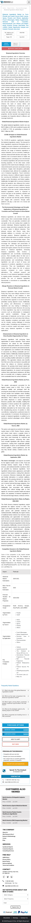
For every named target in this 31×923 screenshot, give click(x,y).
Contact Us (24, 918)
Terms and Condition (8, 865)
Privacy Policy (7, 859)
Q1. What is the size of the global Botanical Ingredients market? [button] (14, 691)
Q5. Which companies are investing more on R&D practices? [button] (14, 715)
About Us (5, 832)
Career (4, 838)
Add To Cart (15, 739)
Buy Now (15, 744)
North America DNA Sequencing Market (15, 820)
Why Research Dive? (8, 834)
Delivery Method (7, 863)
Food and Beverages (21, 8)
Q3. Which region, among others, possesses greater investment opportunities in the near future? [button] (14, 703)
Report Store (10, 8)
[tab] (15, 691)
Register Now (15, 907)
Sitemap (15, 918)
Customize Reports (8, 849)
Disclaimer (6, 918)
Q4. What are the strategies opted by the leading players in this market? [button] (13, 710)
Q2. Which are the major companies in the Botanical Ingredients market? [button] (13, 697)
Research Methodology (9, 836)
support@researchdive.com (12, 782)
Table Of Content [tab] (15, 44)
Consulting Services (8, 850)
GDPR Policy (6, 857)
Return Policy (6, 861)
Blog (4, 840)
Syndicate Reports (8, 847)
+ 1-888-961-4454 (9, 779)
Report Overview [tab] (6, 44)
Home (4, 8)
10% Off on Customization (15, 764)
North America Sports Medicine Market (15, 805)
